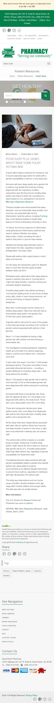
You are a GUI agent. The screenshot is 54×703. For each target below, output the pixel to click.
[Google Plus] (9, 30)
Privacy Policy (8, 642)
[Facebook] (4, 30)
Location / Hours (14, 38)
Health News (15, 101)
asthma (29, 503)
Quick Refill (43, 35)
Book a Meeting (8, 613)
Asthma (6, 571)
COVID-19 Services (9, 626)
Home (12, 76)
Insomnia (37, 571)
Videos (30, 101)
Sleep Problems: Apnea (22, 571)
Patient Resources (25, 76)
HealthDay (19, 542)
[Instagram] (19, 30)
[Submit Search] (45, 95)
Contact (5, 629)
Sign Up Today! (29, 38)
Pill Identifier (30, 35)
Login (39, 38)
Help (20, 35)
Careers (5, 617)
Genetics (6, 575)
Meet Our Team (8, 609)
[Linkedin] (14, 30)
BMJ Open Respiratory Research (19, 201)
